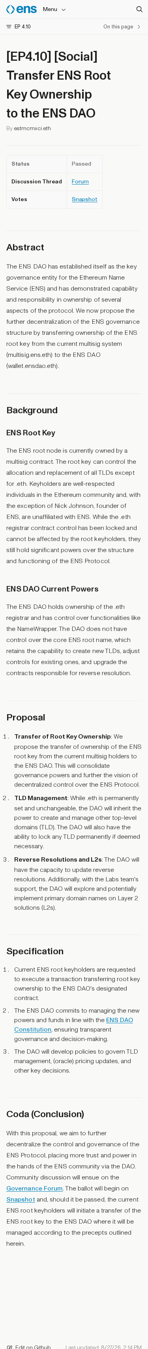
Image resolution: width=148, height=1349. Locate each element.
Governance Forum (34, 1188)
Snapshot (84, 199)
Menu (50, 9)
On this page (118, 26)
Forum (80, 181)
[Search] (139, 9)
